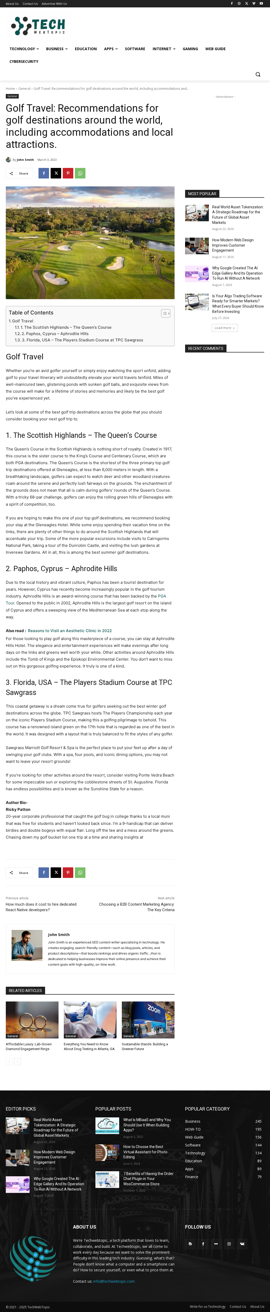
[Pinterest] (68, 173)
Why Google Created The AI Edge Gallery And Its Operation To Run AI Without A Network (237, 273)
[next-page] (17, 1061)
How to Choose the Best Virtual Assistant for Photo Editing (145, 1152)
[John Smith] (9, 159)
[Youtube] (261, 4)
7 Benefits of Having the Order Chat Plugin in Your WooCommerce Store (148, 1179)
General (24, 88)
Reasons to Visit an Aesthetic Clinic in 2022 (70, 630)
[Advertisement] (224, 133)
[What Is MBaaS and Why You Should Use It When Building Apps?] (107, 1125)
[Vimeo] (254, 4)
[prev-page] (9, 1061)
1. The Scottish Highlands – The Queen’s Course (66, 327)
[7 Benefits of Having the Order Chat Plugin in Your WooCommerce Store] (107, 1179)
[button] (258, 74)
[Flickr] (216, 1244)
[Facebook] (232, 4)
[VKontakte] (242, 1244)
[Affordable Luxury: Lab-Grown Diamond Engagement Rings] (32, 1019)
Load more (223, 328)
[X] (247, 4)
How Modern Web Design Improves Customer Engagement (233, 245)
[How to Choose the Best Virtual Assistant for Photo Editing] (107, 1152)
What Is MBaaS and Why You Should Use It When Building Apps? (147, 1125)
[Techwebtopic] (37, 26)
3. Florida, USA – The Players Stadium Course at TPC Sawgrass (82, 339)
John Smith (25, 160)
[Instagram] (239, 4)
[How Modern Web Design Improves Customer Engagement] (197, 246)
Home (10, 88)
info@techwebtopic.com (114, 1281)
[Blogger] (190, 1244)
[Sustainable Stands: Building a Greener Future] (148, 1019)
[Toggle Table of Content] (163, 313)
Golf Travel (22, 320)
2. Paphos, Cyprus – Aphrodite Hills (55, 333)
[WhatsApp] (80, 173)
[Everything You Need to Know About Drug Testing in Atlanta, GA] (90, 1019)
